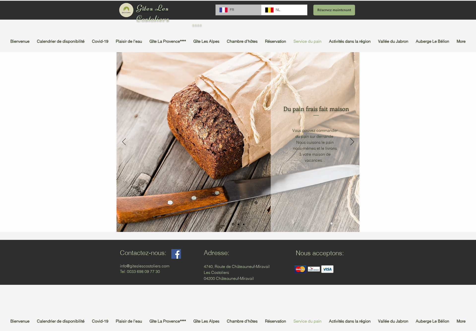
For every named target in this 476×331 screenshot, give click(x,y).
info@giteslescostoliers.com (144, 265)
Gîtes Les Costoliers (153, 13)
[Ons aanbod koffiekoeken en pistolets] (243, 224)
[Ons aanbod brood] (238, 224)
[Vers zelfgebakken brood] (233, 224)
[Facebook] (176, 254)
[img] (300, 269)
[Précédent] (124, 142)
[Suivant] (352, 142)
